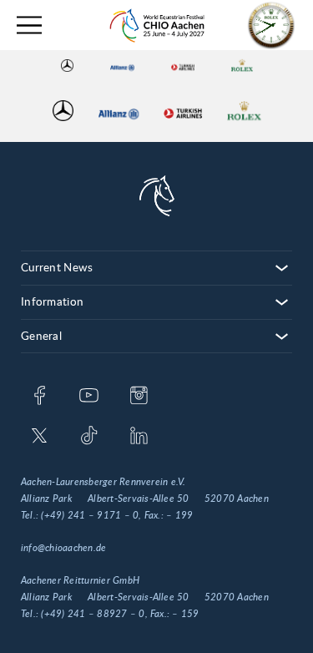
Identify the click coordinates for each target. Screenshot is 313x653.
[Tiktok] (89, 436)
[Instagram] (139, 396)
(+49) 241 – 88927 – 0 (92, 614)
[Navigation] (29, 25)
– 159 (185, 614)
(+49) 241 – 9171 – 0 (90, 515)
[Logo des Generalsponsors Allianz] (122, 65)
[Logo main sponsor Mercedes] (67, 65)
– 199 (179, 515)
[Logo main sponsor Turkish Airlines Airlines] (182, 65)
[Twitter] (39, 436)
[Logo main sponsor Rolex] (241, 65)
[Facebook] (39, 396)
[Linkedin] (139, 436)
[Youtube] (89, 396)
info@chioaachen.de (63, 548)
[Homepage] (157, 25)
